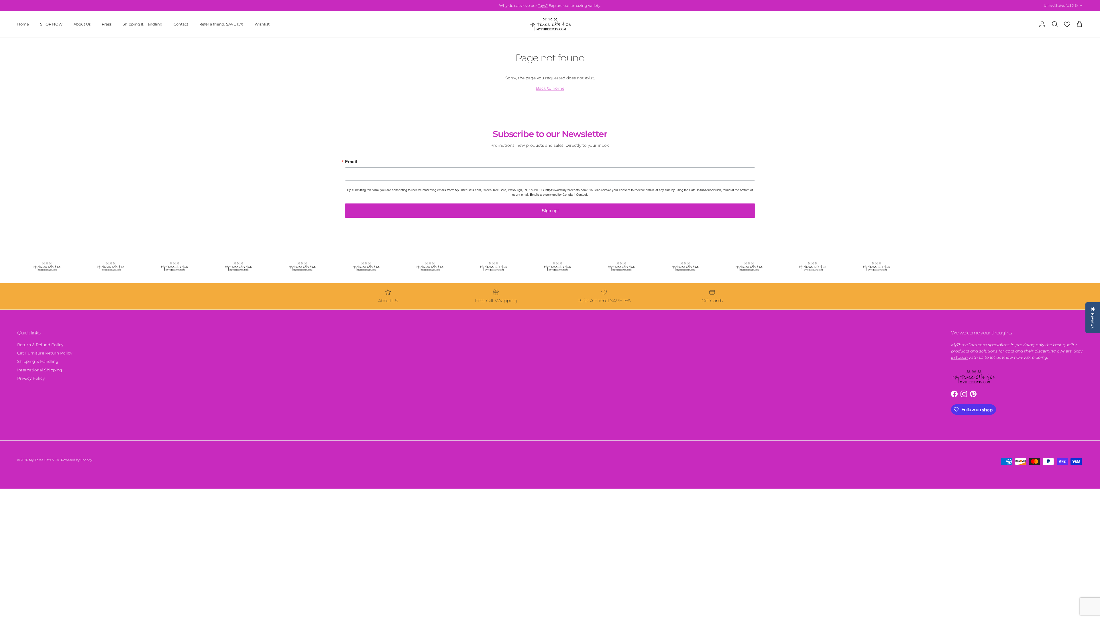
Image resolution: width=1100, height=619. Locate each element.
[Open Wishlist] (1067, 24)
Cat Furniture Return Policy (44, 353)
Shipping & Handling (142, 24)
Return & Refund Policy (40, 344)
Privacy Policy (31, 378)
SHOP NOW (51, 24)
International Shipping (39, 370)
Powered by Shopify (76, 460)
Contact (181, 24)
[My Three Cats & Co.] (550, 24)
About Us (82, 24)
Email (351, 161)
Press (106, 24)
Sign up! (550, 210)
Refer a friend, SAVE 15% (221, 24)
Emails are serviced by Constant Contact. (559, 194)
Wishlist (262, 24)
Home (23, 24)
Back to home (550, 88)
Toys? (543, 5)
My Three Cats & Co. (44, 460)
